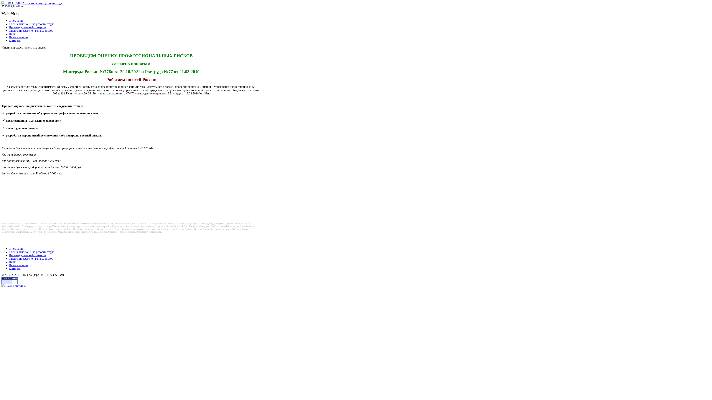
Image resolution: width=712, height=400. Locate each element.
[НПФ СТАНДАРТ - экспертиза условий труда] (32, 3)
